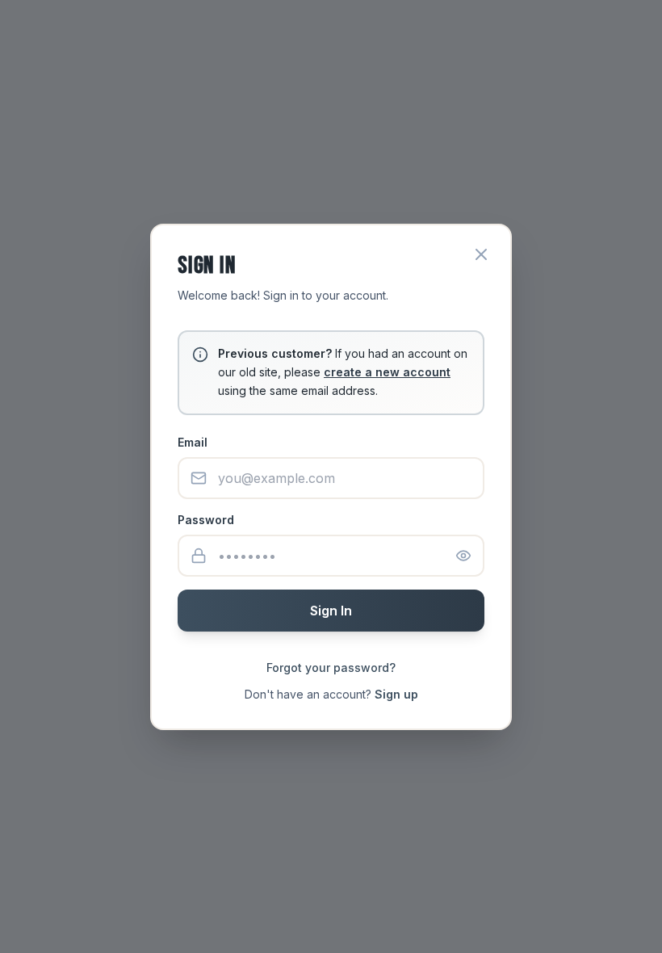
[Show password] (463, 556)
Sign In (331, 610)
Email (192, 442)
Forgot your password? (331, 667)
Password (206, 520)
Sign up (396, 694)
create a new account (387, 372)
